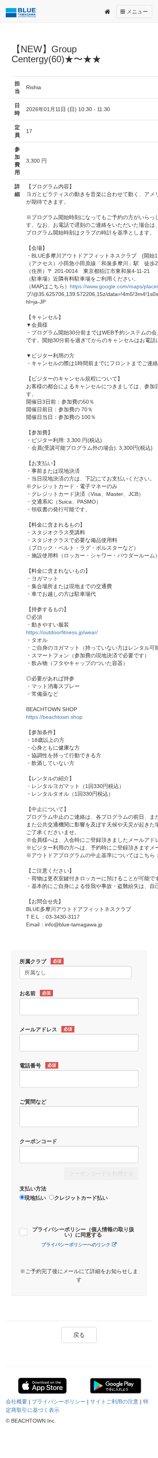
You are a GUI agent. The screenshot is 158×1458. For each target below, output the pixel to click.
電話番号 (38, 1065)
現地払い (35, 1198)
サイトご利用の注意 (114, 1401)
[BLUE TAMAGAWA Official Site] (23, 12)
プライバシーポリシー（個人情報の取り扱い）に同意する (83, 1232)
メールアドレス (46, 1029)
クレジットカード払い (81, 1198)
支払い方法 (33, 1188)
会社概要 (16, 1401)
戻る (79, 1335)
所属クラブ (40, 961)
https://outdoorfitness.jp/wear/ (62, 632)
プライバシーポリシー (59, 1401)
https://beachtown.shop (54, 717)
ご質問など (33, 1101)
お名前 (35, 993)
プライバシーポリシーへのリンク (75, 1244)
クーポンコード (38, 1141)
